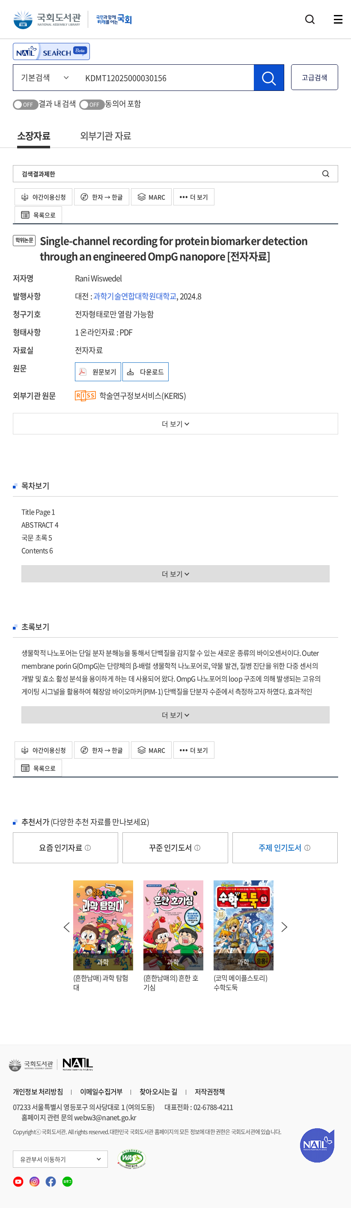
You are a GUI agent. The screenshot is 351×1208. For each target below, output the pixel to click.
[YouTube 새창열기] (19, 1179)
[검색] (269, 77)
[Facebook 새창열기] (51, 1179)
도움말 (87, 847)
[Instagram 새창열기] (35, 1179)
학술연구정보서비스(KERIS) (142, 395)
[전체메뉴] (338, 19)
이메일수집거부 (101, 1091)
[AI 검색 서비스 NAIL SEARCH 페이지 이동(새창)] (51, 51)
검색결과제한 (38, 173)
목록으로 (44, 215)
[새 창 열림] (132, 1159)
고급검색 (314, 77)
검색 (310, 19)
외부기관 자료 (105, 135)
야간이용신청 (48, 197)
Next (284, 927)
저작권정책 (210, 1091)
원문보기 (104, 372)
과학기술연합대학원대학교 (134, 296)
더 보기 (199, 197)
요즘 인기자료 (61, 847)
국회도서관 (47, 19)
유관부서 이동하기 (43, 1159)
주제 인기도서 (281, 847)
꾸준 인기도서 (171, 847)
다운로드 (152, 372)
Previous (66, 927)
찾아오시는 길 (158, 1091)
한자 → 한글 (107, 197)
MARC (157, 197)
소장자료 (33, 135)
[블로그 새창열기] (67, 1179)
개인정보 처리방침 (38, 1091)
